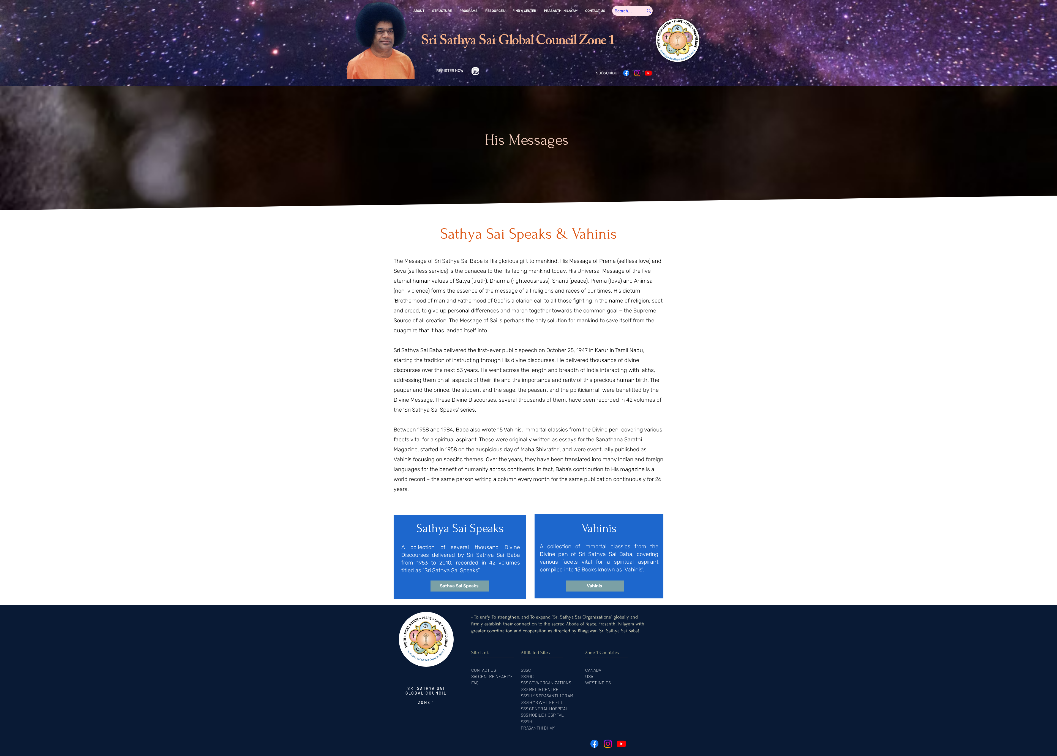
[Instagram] (637, 73)
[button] (419, 10)
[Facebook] (626, 73)
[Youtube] (648, 73)
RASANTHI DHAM (539, 727)
